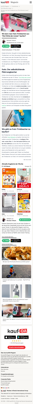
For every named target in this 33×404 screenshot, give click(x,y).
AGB (27, 396)
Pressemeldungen (5, 383)
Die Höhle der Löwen (6, 8)
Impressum (10, 396)
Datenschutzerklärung (19, 396)
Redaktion (3, 396)
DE (4, 388)
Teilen (7, 46)
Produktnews (15, 6)
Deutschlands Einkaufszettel (8, 381)
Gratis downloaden (16, 347)
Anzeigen (27, 166)
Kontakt (13, 398)
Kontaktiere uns (26, 219)
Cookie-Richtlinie (5, 398)
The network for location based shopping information (16, 393)
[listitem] (9, 180)
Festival (4, 105)
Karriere (3, 371)
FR (8, 388)
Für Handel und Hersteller (7, 376)
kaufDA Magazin (5, 6)
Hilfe (16, 398)
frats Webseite (12, 137)
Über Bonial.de (4, 369)
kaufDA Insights (5, 385)
